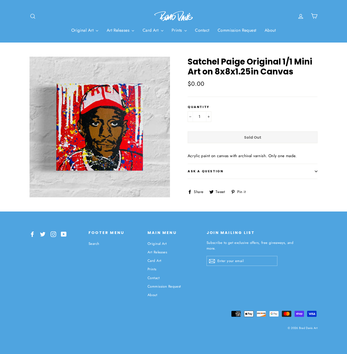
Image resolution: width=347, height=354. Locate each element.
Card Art (151, 30)
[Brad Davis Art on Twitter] (43, 233)
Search (94, 243)
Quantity (199, 107)
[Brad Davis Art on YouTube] (64, 233)
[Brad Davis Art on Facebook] (32, 233)
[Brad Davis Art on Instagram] (53, 233)
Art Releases (119, 30)
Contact (202, 30)
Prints (177, 30)
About (270, 30)
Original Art (83, 30)
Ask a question (205, 171)
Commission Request (237, 30)
